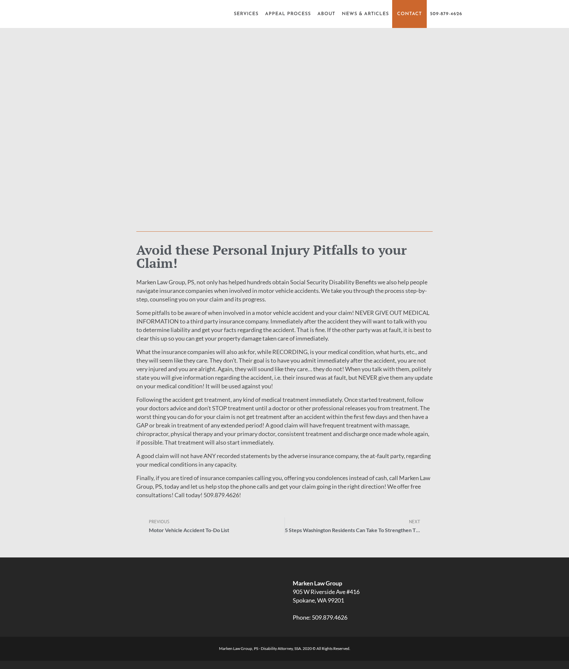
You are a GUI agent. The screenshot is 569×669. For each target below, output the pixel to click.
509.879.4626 (329, 617)
